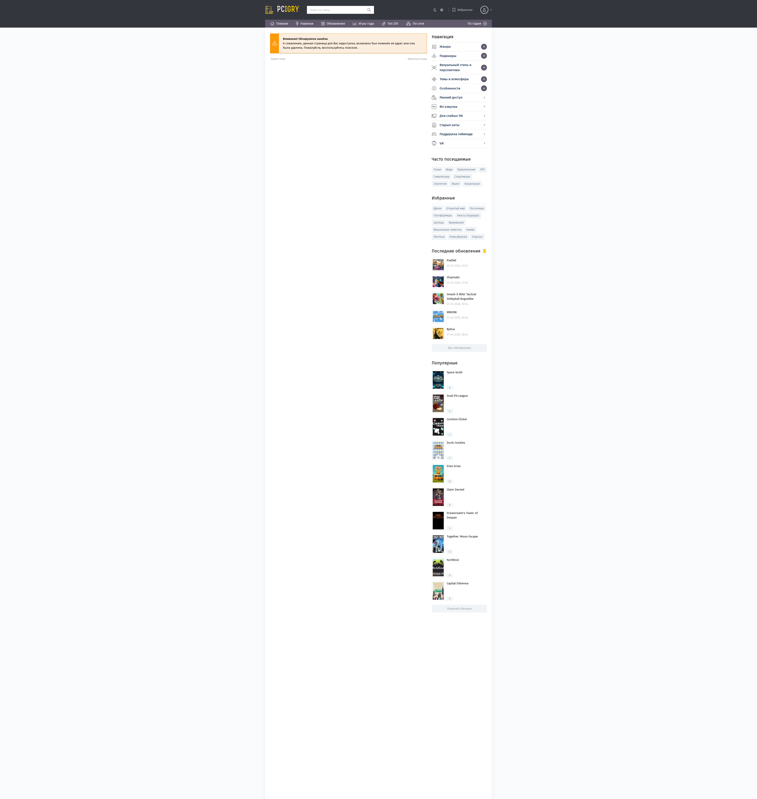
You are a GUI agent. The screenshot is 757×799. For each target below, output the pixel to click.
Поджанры (448, 56)
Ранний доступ (451, 97)
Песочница (477, 208)
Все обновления (459, 348)
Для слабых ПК (451, 116)
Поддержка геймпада (456, 134)
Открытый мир (455, 208)
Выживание (456, 222)
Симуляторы (441, 176)
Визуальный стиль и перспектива (455, 67)
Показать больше (459, 608)
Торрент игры (277, 59)
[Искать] (369, 10)
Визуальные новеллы (447, 229)
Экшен (455, 183)
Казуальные (472, 183)
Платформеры (443, 215)
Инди (449, 169)
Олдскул (477, 236)
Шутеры (439, 222)
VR (442, 143)
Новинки (306, 23)
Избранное (465, 10)
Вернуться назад (417, 59)
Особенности (450, 88)
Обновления (336, 23)
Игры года (366, 23)
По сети (418, 23)
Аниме (470, 229)
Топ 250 (393, 23)
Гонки (437, 169)
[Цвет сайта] (438, 10)
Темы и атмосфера (454, 79)
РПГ (482, 169)
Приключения (466, 169)
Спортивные (462, 176)
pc (288, 10)
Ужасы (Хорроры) (468, 215)
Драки (437, 208)
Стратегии (440, 183)
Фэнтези (439, 236)
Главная (282, 23)
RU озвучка (448, 107)
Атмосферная (458, 236)
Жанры (445, 47)
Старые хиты (450, 125)
